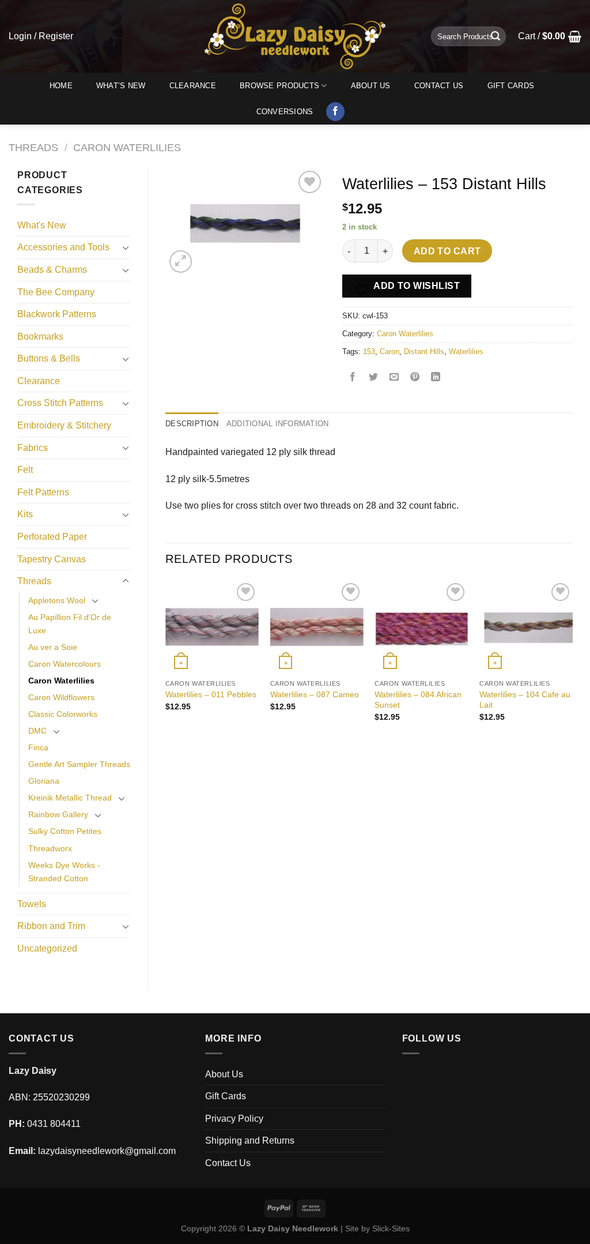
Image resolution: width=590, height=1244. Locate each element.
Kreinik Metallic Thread (70, 797)
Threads (33, 147)
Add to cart (447, 251)
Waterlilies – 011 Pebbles (210, 694)
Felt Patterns (43, 492)
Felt (25, 470)
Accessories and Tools (63, 247)
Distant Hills (424, 351)
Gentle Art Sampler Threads (79, 764)
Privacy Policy (234, 1118)
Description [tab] (191, 423)
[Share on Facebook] (352, 378)
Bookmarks (40, 336)
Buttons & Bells (48, 358)
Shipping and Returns (249, 1140)
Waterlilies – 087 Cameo (314, 694)
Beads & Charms (52, 270)
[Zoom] (180, 261)
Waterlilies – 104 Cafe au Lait (524, 700)
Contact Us (439, 85)
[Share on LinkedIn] (435, 378)
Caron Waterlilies (127, 147)
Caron (389, 351)
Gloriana (43, 781)
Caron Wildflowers (61, 697)
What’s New (121, 85)
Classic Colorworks (62, 714)
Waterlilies (466, 351)
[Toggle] (125, 247)
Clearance (192, 85)
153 (369, 351)
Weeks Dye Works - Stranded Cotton (64, 871)
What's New (41, 225)
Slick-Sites (391, 1228)
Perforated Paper (52, 537)
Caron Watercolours (64, 663)
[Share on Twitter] (373, 378)
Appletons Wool (56, 600)
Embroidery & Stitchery (64, 425)
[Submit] (495, 36)
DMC (37, 730)
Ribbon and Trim (51, 926)
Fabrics (32, 448)
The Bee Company (55, 292)
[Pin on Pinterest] (415, 378)
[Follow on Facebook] (335, 112)
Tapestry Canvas (51, 559)
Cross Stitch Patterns (60, 403)
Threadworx (50, 848)
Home (61, 85)
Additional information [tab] (277, 423)
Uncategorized (47, 948)
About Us (371, 85)
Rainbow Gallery (58, 814)
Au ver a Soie (52, 647)
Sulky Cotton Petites (64, 831)
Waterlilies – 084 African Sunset (418, 700)
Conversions (284, 111)
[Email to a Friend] (394, 378)
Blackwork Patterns (56, 314)
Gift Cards (511, 85)
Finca (38, 747)
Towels (31, 904)
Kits (25, 514)
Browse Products (279, 85)
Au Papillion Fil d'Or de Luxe (69, 623)
